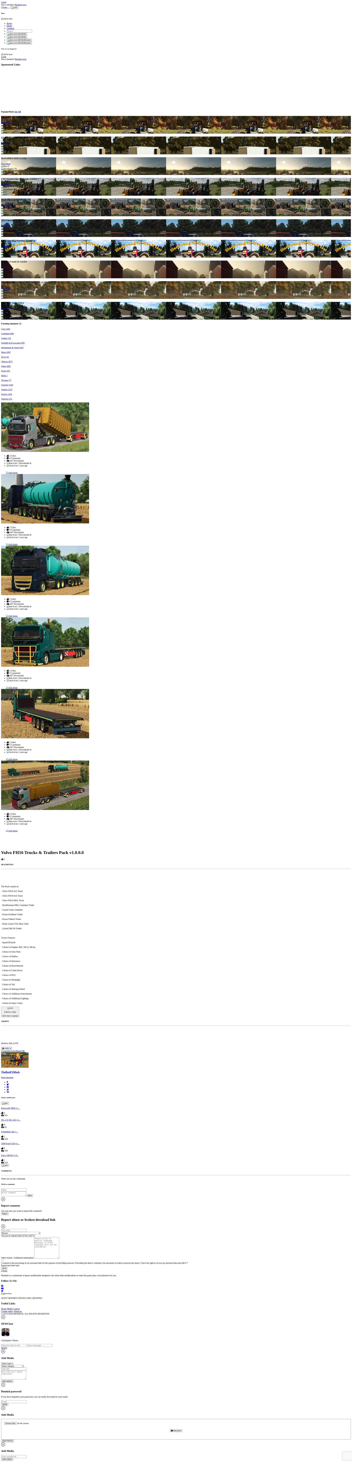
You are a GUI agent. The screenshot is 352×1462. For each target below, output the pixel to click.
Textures (6, 380)
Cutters (6, 338)
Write (30, 1196)
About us (18, 1311)
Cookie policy (7, 1311)
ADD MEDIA (7, 1381)
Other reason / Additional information (17, 1258)
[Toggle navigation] (9, 8)
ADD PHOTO (7, 1441)
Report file (20, 1051)
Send (4, 1268)
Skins (4, 375)
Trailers (6, 389)
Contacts (10, 28)
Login (3, 2)
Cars (5, 329)
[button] (7, 1082)
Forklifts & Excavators (13, 343)
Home (9, 23)
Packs (5, 371)
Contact (16, 1309)
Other (6, 366)
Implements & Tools (12, 347)
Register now (21, 5)
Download (5, 122)
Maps (6, 352)
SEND (4, 1405)
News (5, 357)
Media (9, 26)
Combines (7, 333)
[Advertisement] (26, 88)
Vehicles (6, 399)
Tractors (7, 385)
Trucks (6, 394)
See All (17, 112)
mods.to (7, 1048)
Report (4, 1214)
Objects (7, 361)
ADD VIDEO (7, 1459)
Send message (7, 1077)
